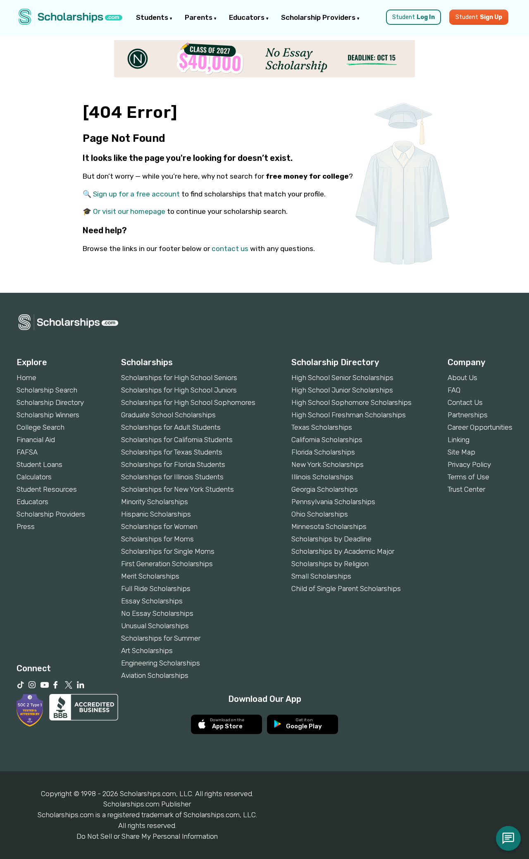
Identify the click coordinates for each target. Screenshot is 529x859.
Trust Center (466, 489)
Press (26, 526)
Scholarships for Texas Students (171, 452)
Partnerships (468, 415)
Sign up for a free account (136, 194)
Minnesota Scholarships (329, 526)
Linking (458, 439)
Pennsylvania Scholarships (333, 502)
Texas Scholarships (321, 427)
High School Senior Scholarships (342, 377)
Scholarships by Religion (330, 564)
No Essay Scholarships (157, 613)
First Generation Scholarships (167, 564)
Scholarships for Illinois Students (172, 477)
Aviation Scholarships (154, 675)
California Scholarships (326, 439)
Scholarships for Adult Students (171, 427)
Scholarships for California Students (177, 439)
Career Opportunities (480, 427)
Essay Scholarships (152, 601)
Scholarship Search (47, 390)
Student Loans (39, 464)
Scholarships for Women (159, 526)
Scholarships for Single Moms (167, 551)
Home (26, 377)
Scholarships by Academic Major (342, 551)
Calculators (34, 477)
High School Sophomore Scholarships (351, 402)
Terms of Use (468, 477)
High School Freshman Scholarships (348, 415)
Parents (199, 17)
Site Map (461, 452)
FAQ (454, 390)
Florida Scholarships (323, 452)
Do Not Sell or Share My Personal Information (147, 836)
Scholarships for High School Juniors (179, 390)
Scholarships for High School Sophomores (188, 402)
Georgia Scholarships (324, 489)
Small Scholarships (321, 576)
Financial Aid (36, 439)
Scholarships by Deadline (331, 539)
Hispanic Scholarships (156, 514)
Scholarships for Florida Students (173, 464)
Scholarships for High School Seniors (179, 377)
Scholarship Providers (319, 17)
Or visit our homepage (129, 211)
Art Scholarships (147, 650)
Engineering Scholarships (160, 663)
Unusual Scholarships (155, 626)
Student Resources (47, 489)
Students (153, 17)
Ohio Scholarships (319, 514)
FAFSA (27, 452)
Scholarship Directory (50, 402)
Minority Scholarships (154, 502)
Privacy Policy (469, 464)
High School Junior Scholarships (342, 390)
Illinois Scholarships (322, 477)
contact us (230, 248)
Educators (247, 17)
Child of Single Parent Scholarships (346, 588)
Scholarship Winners (48, 415)
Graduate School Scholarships (168, 415)
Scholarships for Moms (157, 539)
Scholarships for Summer (160, 638)
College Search (40, 427)
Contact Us (465, 402)
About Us (462, 377)
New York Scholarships (327, 464)
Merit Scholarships (150, 576)
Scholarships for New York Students (177, 489)
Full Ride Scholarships (156, 588)
